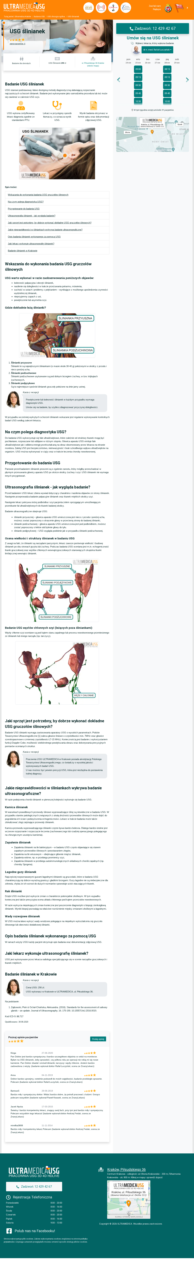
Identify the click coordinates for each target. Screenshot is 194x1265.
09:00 (138, 69)
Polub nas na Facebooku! (35, 1231)
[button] (188, 7)
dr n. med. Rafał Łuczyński (156, 49)
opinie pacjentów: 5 (17, 44)
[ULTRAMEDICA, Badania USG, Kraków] (41, 7)
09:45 (138, 93)
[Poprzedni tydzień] (120, 80)
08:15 (167, 69)
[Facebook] (9, 1230)
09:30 (138, 85)
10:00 (167, 101)
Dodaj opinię (98, 1039)
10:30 (138, 101)
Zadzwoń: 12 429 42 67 (155, 28)
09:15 (138, 77)
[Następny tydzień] (185, 80)
